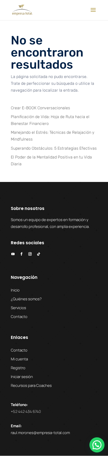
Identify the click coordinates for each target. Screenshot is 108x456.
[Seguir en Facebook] (21, 254)
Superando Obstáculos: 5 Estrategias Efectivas (54, 148)
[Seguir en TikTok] (38, 254)
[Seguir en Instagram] (30, 254)
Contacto (19, 316)
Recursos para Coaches (31, 385)
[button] (96, 444)
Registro (18, 367)
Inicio (15, 290)
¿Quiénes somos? (26, 299)
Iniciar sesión (22, 376)
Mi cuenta (19, 359)
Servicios (18, 307)
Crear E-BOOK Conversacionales (40, 107)
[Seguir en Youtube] (13, 254)
